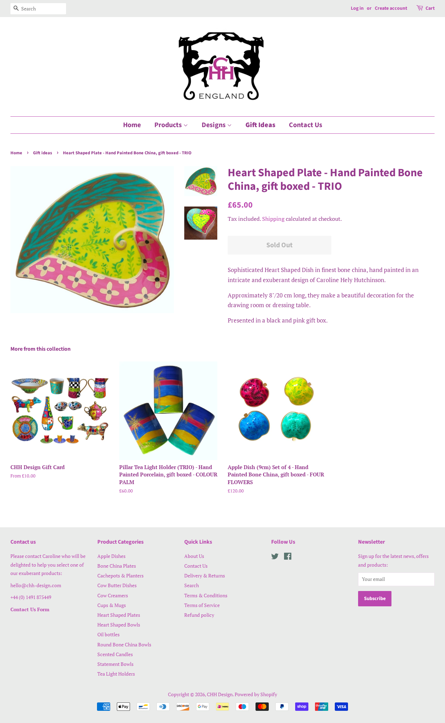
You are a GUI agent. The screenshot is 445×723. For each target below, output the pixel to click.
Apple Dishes (111, 556)
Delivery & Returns (204, 575)
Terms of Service (202, 605)
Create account (391, 8)
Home (132, 125)
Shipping (273, 219)
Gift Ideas (260, 125)
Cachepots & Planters (120, 575)
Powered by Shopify (256, 694)
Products (168, 125)
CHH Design (220, 694)
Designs (214, 125)
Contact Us (305, 125)
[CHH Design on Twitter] (275, 557)
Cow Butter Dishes (117, 585)
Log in (357, 8)
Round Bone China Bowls (124, 644)
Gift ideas (42, 153)
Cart (430, 8)
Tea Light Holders (116, 673)
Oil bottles (108, 634)
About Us (194, 556)
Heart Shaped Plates (118, 615)
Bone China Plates (116, 565)
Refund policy (199, 615)
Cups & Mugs (111, 605)
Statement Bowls (115, 664)
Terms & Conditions (205, 595)
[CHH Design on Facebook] (288, 557)
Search (191, 585)
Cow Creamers (112, 595)
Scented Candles (115, 654)
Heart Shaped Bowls (118, 624)
